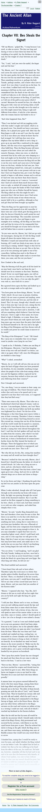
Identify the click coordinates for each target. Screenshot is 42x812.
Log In (32, 8)
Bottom (37, 8)
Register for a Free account (21, 786)
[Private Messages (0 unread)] (28, 8)
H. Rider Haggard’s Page (19, 805)
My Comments (34, 805)
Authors (10, 2)
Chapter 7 (18, 5)
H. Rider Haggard (21, 2)
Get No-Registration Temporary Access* (21, 794)
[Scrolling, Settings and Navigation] (39, 2)
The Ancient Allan (7, 5)
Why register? (21, 790)
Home (3, 2)
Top (8, 805)
